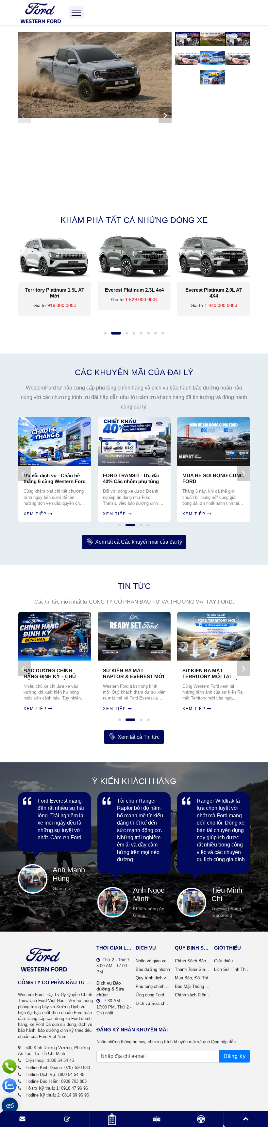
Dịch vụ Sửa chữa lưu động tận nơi (154, 1003)
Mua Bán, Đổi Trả (191, 977)
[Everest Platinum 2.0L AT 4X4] (134, 255)
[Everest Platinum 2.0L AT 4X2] (213, 255)
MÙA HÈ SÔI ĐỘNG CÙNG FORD (134, 478)
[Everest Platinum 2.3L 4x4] (54, 255)
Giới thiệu (223, 960)
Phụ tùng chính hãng (154, 986)
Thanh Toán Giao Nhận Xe (193, 969)
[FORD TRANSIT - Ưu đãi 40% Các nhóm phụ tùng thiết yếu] (55, 441)
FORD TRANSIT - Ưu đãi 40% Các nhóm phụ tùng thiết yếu (52, 479)
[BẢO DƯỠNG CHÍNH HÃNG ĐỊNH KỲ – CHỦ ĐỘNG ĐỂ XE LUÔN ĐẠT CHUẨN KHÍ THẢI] (54, 636)
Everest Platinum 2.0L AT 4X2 (213, 293)
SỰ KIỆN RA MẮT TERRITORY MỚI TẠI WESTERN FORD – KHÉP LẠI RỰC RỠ (211, 674)
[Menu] (76, 12)
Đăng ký (235, 1056)
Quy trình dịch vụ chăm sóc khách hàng (154, 977)
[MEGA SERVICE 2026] (214, 441)
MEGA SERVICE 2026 (207, 475)
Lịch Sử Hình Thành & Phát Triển (232, 969)
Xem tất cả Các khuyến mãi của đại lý (138, 542)
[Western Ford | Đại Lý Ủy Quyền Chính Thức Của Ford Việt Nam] (41, 12)
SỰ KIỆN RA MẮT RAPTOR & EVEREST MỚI (133, 673)
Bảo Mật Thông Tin (193, 986)
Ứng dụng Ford (150, 994)
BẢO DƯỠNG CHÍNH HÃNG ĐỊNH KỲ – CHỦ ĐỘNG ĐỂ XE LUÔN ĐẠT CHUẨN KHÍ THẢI (52, 674)
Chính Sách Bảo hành (193, 960)
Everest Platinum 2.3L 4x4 (54, 290)
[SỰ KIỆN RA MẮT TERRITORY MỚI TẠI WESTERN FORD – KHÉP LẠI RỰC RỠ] (213, 636)
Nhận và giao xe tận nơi (154, 960)
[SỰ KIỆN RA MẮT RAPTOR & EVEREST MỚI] (134, 636)
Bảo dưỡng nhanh (153, 969)
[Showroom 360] (10, 1106)
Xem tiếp (35, 514)
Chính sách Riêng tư (193, 994)
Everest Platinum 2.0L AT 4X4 (134, 293)
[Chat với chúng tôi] (9, 1085)
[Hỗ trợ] (9, 1066)
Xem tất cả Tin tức (138, 737)
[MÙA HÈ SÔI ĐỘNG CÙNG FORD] (134, 441)
